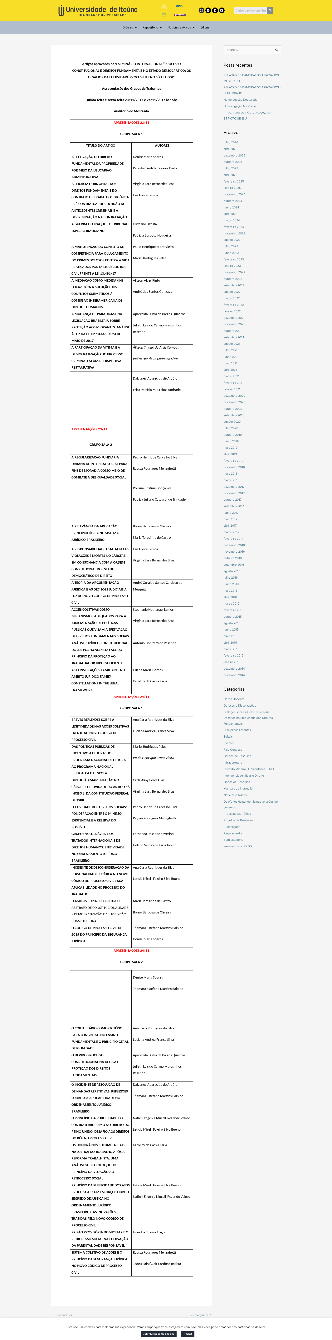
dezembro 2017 (234, 486)
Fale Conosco (233, 749)
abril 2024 (230, 214)
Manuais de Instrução (238, 788)
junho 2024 (231, 207)
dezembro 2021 (234, 318)
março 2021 (231, 376)
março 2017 (231, 532)
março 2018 (231, 480)
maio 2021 (230, 363)
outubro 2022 (233, 279)
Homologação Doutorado (240, 99)
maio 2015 (230, 636)
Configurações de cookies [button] (158, 1333)
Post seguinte (200, 1315)
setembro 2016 (234, 564)
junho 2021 (231, 357)
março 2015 (231, 649)
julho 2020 (231, 428)
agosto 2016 (232, 571)
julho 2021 (231, 350)
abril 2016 (230, 597)
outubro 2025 (233, 162)
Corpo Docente (234, 699)
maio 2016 (230, 590)
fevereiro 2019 (233, 461)
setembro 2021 (234, 337)
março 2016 (231, 603)
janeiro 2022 (232, 311)
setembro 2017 (234, 506)
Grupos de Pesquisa (237, 756)
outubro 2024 (233, 201)
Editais (204, 27)
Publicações (232, 827)
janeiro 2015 (232, 662)
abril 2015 (230, 642)
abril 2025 (230, 175)
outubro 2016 (233, 558)
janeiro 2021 (232, 389)
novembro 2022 (234, 272)
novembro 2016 (234, 551)
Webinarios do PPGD (238, 846)
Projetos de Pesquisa (238, 820)
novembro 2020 (234, 402)
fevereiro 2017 (233, 538)
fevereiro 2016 (233, 610)
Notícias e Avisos (179, 27)
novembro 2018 (234, 467)
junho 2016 (231, 584)
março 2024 (232, 220)
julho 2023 (231, 246)
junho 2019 (231, 441)
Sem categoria (233, 839)
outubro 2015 (233, 616)
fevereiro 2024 (234, 227)
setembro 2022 (234, 285)
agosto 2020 (232, 421)
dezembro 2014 (234, 668)
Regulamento (233, 833)
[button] (130, 27)
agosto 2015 (232, 623)
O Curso (128, 27)
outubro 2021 (233, 331)
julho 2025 (231, 168)
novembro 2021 (234, 324)
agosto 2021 (232, 343)
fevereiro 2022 (234, 305)
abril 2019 (230, 454)
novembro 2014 (234, 675)
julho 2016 (231, 577)
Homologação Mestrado (240, 106)
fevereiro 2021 (233, 383)
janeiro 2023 (232, 266)
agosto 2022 (232, 292)
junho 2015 (231, 629)
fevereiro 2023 (234, 259)
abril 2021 (230, 369)
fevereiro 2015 (233, 655)
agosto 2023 (232, 240)
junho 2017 (231, 512)
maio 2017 (230, 519)
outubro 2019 (233, 435)
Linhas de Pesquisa (237, 782)
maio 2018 (230, 473)
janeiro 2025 (232, 188)
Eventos (229, 743)
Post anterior (61, 1315)
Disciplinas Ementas (237, 730)
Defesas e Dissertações (240, 705)
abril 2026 (230, 149)
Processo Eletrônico (237, 814)
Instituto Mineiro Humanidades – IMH (249, 769)
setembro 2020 (234, 415)
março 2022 (232, 298)
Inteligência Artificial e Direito (244, 775)
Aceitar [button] (188, 1333)
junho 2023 (231, 253)
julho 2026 (231, 142)
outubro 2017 (233, 499)
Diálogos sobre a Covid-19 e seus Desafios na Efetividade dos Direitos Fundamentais (248, 717)
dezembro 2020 (234, 395)
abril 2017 (230, 525)
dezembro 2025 (234, 155)
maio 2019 (230, 447)
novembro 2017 (234, 493)
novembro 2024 (234, 194)
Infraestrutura (233, 762)
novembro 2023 (234, 233)
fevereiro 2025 (234, 181)
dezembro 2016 (234, 545)
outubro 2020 (233, 409)
